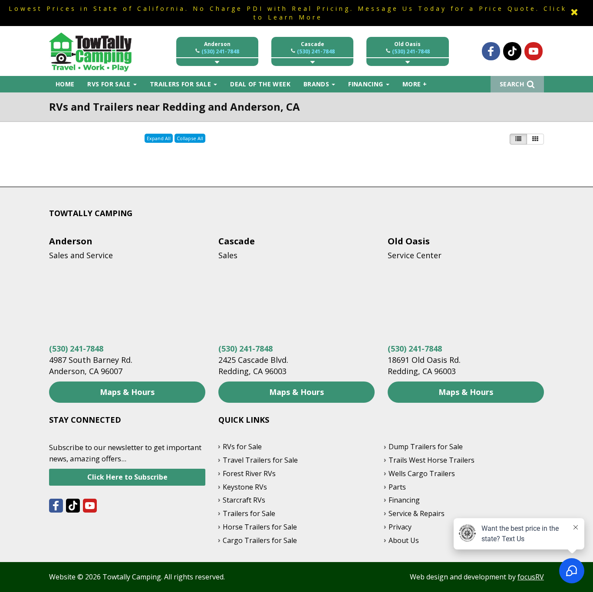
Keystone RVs (245, 487)
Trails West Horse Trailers (431, 460)
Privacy (400, 527)
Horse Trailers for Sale (260, 527)
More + (414, 84)
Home (65, 84)
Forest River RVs (249, 473)
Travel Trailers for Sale (260, 460)
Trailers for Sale (181, 84)
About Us (404, 540)
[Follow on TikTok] (512, 51)
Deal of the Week (260, 84)
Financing (366, 84)
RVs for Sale (109, 84)
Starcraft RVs (244, 500)
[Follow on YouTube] (533, 51)
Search (512, 84)
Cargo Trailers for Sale (260, 540)
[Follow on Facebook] (491, 51)
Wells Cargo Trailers (422, 473)
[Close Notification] (574, 13)
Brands (317, 84)
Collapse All (190, 138)
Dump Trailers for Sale (426, 446)
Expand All (159, 138)
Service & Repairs (417, 513)
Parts (397, 487)
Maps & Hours (127, 392)
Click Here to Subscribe (127, 477)
